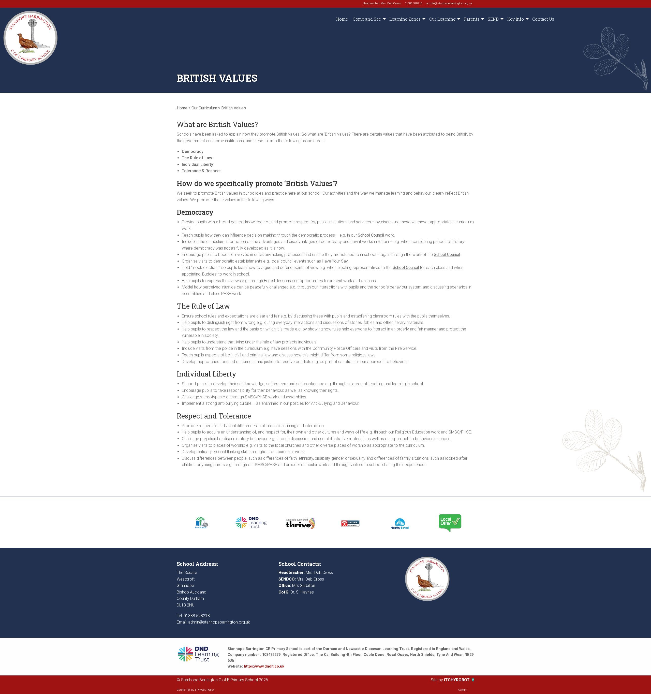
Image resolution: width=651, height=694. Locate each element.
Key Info (515, 19)
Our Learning (442, 19)
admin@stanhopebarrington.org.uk (449, 3)
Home (342, 19)
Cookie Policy (185, 689)
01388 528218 (413, 3)
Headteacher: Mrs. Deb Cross (382, 3)
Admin (462, 689)
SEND (493, 19)
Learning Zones (405, 19)
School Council (371, 235)
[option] (201, 522)
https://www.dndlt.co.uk (264, 666)
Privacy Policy (205, 689)
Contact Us (543, 19)
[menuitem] (342, 19)
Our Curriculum (204, 108)
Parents (471, 19)
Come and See (367, 19)
